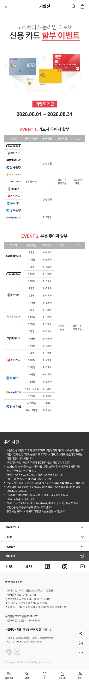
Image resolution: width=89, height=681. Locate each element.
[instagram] (64, 566)
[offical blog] (9, 566)
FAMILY (10, 547)
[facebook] (47, 566)
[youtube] (82, 566)
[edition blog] (28, 566)
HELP (8, 537)
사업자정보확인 (13, 629)
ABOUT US (12, 527)
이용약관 (47, 629)
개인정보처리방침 (32, 629)
